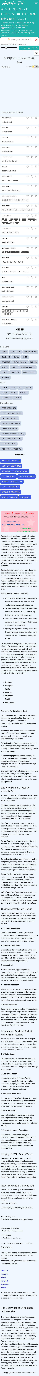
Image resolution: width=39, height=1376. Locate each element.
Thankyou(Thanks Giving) (13, 433)
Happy (28, 388)
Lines (25, 357)
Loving (18, 398)
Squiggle (6, 362)
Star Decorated (28, 367)
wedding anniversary (11, 449)
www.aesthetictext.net (28, 1373)
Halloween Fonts (9, 418)
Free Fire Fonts (9, 408)
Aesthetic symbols (10, 487)
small (16, 357)
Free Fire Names (8, 476)
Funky (4, 393)
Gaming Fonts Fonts (11, 423)
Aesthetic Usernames (11, 466)
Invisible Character (11, 461)
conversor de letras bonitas (15, 471)
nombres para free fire (12, 482)
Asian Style (15, 352)
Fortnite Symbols (27, 476)
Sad (20, 388)
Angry (14, 393)
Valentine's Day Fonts (11, 439)
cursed (33, 362)
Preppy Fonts (29, 372)
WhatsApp (5, 1284)
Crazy (4, 388)
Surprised (6, 398)
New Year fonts (9, 444)
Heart (4, 372)
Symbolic (6, 357)
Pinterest (4, 1281)
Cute (13, 388)
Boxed (14, 367)
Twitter (3, 1278)
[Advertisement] (19, 90)
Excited (23, 393)
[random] (36, 53)
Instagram (4, 1274)
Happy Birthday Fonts (11, 413)
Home (4, 352)
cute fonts (25, 497)
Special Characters (11, 492)
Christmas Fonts (9, 428)
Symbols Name (30, 352)
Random (5, 377)
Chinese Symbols (9, 497)
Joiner (5, 367)
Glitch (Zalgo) (20, 362)
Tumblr (3, 1288)
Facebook (4, 1271)
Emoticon (15, 372)
